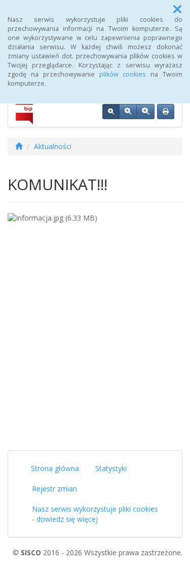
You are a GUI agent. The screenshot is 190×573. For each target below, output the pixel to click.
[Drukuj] (165, 111)
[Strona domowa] (18, 146)
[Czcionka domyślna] (111, 111)
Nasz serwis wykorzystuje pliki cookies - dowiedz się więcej (95, 514)
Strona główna (55, 468)
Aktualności (52, 146)
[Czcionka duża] (145, 111)
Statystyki (111, 468)
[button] (177, 9)
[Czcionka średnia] (128, 111)
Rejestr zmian (54, 488)
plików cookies (122, 74)
